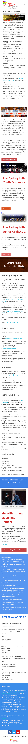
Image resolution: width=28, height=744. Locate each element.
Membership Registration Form (13, 338)
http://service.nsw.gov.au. (14, 448)
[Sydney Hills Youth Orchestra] (10, 5)
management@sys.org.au (11, 322)
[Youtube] (18, 732)
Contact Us (4, 718)
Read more (4, 544)
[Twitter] (14, 732)
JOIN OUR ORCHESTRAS (14, 264)
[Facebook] (10, 732)
